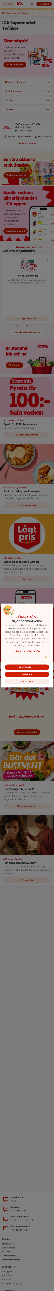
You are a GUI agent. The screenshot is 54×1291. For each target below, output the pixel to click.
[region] (27, 645)
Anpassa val (27, 681)
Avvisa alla (27, 674)
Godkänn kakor (27, 667)
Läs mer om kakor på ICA (27, 651)
